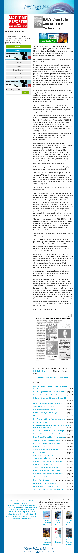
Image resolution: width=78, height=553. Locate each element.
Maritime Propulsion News (20, 516)
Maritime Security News (27, 505)
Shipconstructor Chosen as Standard (45, 467)
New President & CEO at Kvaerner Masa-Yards (49, 419)
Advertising (18, 66)
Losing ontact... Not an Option (43, 446)
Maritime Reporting (27, 509)
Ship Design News (28, 512)
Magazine (18, 50)
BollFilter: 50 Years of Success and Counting (48, 474)
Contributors (18, 62)
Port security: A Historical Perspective (46, 395)
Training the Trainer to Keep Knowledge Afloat (48, 489)
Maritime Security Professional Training (46, 486)
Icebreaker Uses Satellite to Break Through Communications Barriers (47, 457)
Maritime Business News (15, 514)
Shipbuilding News (13, 507)
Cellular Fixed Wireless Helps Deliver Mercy (48, 461)
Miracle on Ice (38, 416)
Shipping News (15, 509)
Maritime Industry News (29, 507)
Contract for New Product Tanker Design (46, 470)
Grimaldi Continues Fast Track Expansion (47, 440)
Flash (38, 371)
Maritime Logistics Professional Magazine (47, 541)
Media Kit (18, 74)
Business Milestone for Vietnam (44, 409)
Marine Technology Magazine (47, 522)
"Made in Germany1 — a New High (45, 413)
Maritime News (13, 505)
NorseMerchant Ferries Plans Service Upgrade (49, 437)
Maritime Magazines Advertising (24, 502)
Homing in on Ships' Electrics (43, 464)
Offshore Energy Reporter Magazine (68, 541)
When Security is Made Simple (43, 406)
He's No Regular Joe (40, 422)
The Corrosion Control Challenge (44, 477)
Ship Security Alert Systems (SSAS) (45, 449)
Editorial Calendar (18, 70)
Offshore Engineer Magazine (68, 522)
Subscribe (18, 46)
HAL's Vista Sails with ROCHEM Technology (48, 431)
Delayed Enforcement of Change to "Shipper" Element (51, 398)
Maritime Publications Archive (18, 501)
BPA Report (18, 78)
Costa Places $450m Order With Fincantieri (48, 443)
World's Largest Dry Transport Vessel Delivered (49, 392)
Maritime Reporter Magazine (57, 540)
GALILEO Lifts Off (39, 453)
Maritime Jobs (26, 518)
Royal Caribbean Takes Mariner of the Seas (48, 434)
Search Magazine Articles (14, 90)
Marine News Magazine (57, 522)
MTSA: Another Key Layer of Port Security (47, 403)
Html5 (44, 371)
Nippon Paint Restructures (42, 480)
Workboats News (15, 512)
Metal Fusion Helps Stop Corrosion (45, 483)
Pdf (34, 371)
